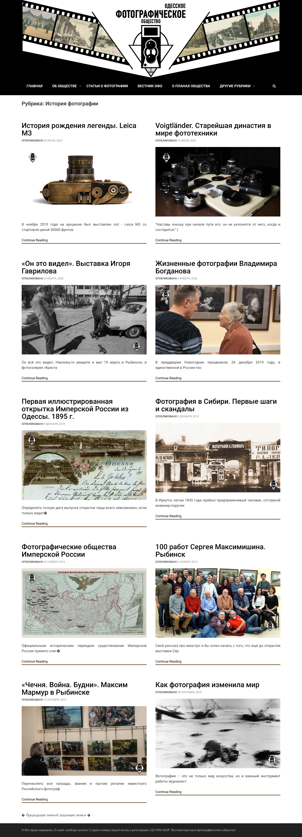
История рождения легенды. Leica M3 (79, 129)
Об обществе (64, 86)
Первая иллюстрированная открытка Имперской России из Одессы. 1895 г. (75, 409)
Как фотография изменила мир (207, 684)
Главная (34, 86)
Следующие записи (71, 815)
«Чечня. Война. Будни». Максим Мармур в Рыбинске (75, 688)
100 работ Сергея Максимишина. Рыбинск (210, 550)
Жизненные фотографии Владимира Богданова (216, 267)
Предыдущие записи (41, 815)
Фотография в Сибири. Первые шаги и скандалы (216, 405)
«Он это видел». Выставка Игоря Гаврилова (76, 267)
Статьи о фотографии (107, 86)
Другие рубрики (235, 86)
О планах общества (191, 86)
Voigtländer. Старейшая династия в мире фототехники (213, 129)
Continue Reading (35, 240)
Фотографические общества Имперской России (69, 550)
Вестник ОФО (150, 86)
